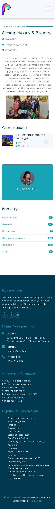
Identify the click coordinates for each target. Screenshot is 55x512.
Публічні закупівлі (17, 461)
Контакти (12, 448)
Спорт (5, 251)
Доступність (14, 431)
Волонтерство (9, 217)
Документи (13, 428)
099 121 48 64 (15, 361)
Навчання (7, 224)
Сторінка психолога (14, 387)
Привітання (8, 244)
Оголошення (8, 231)
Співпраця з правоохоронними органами (29, 465)
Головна (12, 424)
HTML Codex (36, 500)
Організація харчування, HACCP (20, 394)
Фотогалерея (14, 478)
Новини (12, 455)
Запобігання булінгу (14, 390)
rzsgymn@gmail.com (17, 351)
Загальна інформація (18, 434)
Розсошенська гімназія (18, 497)
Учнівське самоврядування (18, 384)
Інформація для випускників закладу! (26, 441)
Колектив (12, 444)
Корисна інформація (14, 397)
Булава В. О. (27, 189)
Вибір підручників (13, 400)
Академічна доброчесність (17, 380)
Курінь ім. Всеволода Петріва (28, 475)
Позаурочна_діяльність (13, 238)
